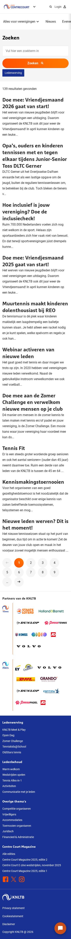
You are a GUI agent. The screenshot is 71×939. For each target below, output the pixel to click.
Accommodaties (12, 820)
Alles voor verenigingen (19, 21)
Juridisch (8, 831)
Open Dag (8, 735)
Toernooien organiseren (16, 825)
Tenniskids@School (14, 746)
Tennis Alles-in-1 (12, 780)
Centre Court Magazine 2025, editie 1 (24, 871)
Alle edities (8, 853)
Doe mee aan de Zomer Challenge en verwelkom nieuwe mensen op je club (32, 402)
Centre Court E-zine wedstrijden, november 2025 (31, 865)
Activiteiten (9, 786)
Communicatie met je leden (18, 791)
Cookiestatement (12, 916)
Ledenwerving (13, 72)
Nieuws (51, 21)
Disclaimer (8, 924)
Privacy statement (13, 908)
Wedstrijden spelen (13, 774)
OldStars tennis (11, 752)
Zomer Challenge (12, 741)
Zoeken (32, 63)
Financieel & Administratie (18, 837)
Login (58, 6)
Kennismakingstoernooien (33, 482)
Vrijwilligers (9, 814)
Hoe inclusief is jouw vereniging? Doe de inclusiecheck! (26, 211)
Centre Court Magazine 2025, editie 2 (24, 859)
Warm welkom (11, 769)
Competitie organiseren (16, 808)
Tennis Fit (13, 448)
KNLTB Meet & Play (14, 729)
